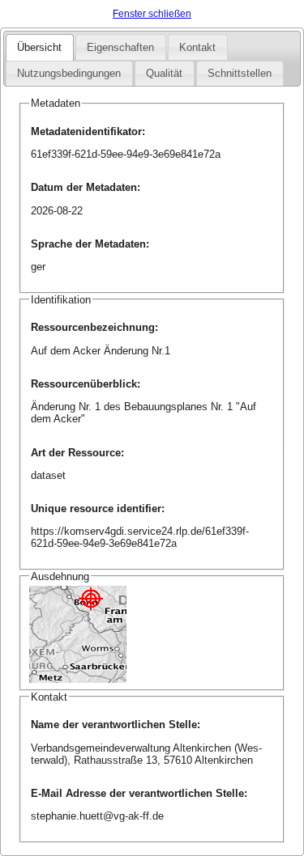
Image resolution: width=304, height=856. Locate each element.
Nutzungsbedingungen (69, 73)
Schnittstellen (240, 73)
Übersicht (39, 47)
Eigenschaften (120, 47)
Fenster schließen (152, 13)
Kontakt (197, 47)
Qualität (164, 73)
